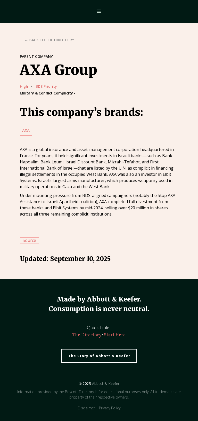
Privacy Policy (109, 408)
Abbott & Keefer (105, 383)
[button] (99, 11)
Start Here (115, 335)
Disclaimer (86, 408)
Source (29, 240)
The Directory (87, 335)
